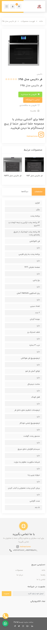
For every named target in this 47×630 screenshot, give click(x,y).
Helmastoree (32, 136)
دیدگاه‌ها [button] (24, 191)
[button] (18, 6)
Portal (16, 622)
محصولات (19, 570)
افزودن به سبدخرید (29, 94)
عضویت (6, 593)
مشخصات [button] (38, 191)
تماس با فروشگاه (33, 100)
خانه (43, 570)
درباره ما (20, 575)
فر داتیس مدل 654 (34, 175)
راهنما (43, 575)
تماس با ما (41, 579)
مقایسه (33, 111)
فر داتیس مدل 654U (12, 175)
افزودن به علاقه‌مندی (28, 105)
